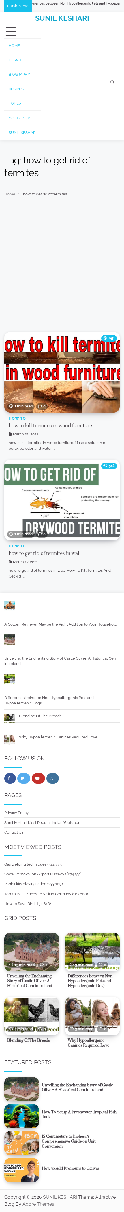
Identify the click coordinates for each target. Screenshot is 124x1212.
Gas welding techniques (25, 864)
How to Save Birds (20, 904)
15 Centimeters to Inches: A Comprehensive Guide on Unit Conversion (68, 1141)
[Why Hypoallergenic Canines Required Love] (9, 740)
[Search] (112, 82)
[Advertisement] (62, 267)
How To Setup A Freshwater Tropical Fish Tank (79, 1115)
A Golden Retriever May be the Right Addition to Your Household (60, 624)
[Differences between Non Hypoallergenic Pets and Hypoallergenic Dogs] (9, 680)
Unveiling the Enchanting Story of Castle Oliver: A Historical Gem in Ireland (60, 661)
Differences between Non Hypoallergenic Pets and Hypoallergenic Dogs (59, 3)
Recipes (16, 89)
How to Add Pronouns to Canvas (70, 1168)
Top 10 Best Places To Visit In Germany (37, 894)
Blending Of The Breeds (40, 716)
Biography (19, 74)
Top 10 (15, 103)
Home (14, 45)
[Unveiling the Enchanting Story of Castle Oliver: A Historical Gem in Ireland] (9, 641)
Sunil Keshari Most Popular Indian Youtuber (42, 822)
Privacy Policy (16, 813)
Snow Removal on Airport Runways (35, 874)
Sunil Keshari (22, 132)
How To (17, 60)
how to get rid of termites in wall (45, 553)
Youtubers (20, 118)
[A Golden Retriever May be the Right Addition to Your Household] (9, 607)
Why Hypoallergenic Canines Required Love (58, 737)
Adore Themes (38, 1204)
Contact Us (13, 832)
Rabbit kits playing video (25, 884)
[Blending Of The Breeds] (9, 719)
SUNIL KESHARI (62, 18)
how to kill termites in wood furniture (50, 426)
